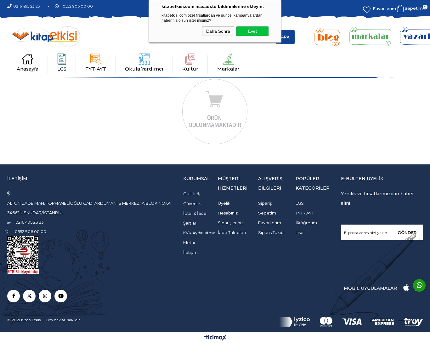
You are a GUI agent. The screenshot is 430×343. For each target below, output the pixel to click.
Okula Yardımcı (144, 69)
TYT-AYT (95, 69)
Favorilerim (384, 8)
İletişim (190, 252)
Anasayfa (27, 69)
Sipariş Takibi (271, 232)
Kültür (190, 69)
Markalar (228, 69)
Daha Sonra (218, 31)
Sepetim (267, 212)
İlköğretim (306, 222)
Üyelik (224, 203)
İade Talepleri (232, 232)
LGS (61, 69)
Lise (299, 232)
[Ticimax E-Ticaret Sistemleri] (215, 338)
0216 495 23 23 (26, 6)
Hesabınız (228, 212)
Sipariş (265, 203)
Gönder (407, 232)
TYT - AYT (305, 212)
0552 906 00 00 (78, 6)
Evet (252, 31)
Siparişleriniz (230, 222)
